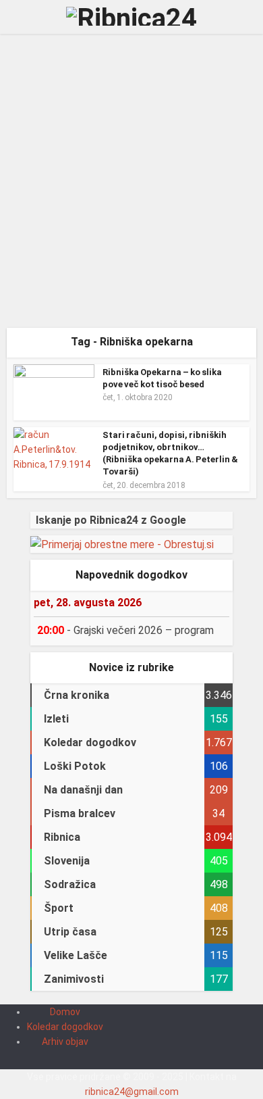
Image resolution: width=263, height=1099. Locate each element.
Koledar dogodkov (65, 1026)
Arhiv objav (65, 1041)
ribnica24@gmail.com (132, 1091)
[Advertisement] (131, 186)
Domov (65, 1011)
